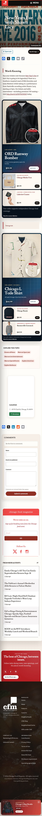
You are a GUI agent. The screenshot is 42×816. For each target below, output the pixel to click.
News (23, 704)
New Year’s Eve (31, 76)
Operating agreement (28, 763)
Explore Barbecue (10, 365)
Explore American (28, 361)
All (37, 562)
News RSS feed (26, 755)
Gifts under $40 (26, 729)
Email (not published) (11, 460)
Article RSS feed (26, 751)
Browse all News (9, 352)
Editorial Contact (8, 742)
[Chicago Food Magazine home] (5, 3)
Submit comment (21, 494)
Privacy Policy (25, 742)
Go (21, 538)
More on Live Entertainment (13, 356)
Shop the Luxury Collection (10, 216)
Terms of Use (25, 746)
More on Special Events (11, 361)
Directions (15, 414)
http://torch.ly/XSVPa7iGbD (16, 94)
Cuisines (24, 713)
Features (24, 708)
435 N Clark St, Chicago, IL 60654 (22, 409)
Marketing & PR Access (10, 738)
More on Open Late (24, 352)
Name (7, 450)
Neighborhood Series (28, 725)
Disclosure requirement (29, 759)
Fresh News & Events (11, 563)
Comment (8, 469)
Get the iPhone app (11, 677)
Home (23, 700)
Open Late (8, 51)
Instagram (9, 225)
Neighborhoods (26, 717)
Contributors (25, 738)
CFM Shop (24, 721)
